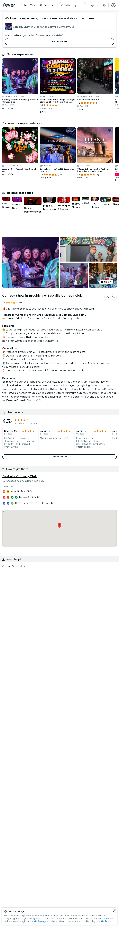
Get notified (59, 41)
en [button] (96, 5)
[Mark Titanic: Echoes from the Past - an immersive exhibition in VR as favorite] (109, 130)
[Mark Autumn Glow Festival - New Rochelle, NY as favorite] (34, 130)
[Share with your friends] (107, 297)
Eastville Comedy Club (19, 476)
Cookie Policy (104, 921)
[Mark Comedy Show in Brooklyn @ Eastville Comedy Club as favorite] (34, 61)
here (60, 308)
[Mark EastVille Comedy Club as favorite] (109, 61)
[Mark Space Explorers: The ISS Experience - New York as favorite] (72, 130)
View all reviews (59, 457)
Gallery (107, 282)
